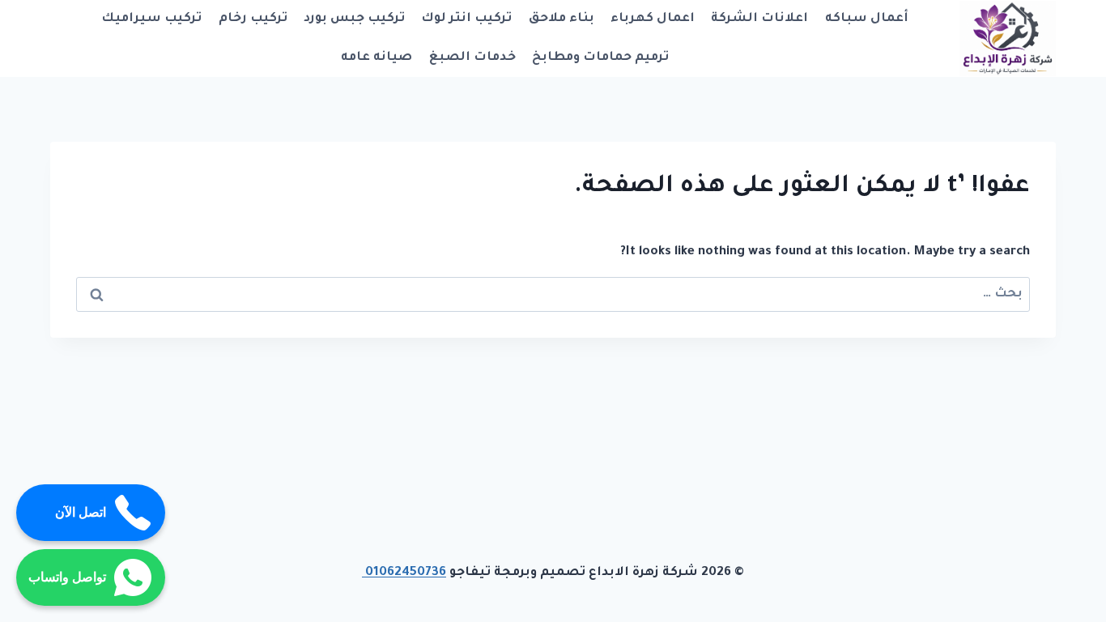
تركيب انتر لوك (466, 19)
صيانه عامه (376, 58)
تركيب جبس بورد (354, 19)
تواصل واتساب (67, 577)
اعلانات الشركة (759, 19)
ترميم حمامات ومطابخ (600, 58)
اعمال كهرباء (652, 19)
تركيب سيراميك (151, 19)
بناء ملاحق (561, 19)
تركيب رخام (253, 19)
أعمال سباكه (866, 19)
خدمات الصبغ (472, 58)
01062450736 (404, 573)
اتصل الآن (80, 512)
